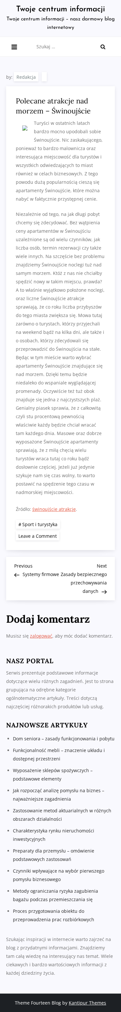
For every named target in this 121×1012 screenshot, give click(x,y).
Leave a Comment (38, 535)
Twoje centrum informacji (60, 9)
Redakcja (26, 77)
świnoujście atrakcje (54, 509)
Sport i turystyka (39, 524)
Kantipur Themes (87, 1003)
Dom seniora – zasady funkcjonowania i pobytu (64, 738)
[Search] (103, 46)
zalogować (41, 636)
